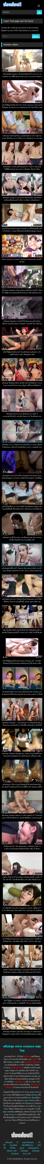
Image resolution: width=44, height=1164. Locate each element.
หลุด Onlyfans (30, 1100)
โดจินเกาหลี (11, 1151)
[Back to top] (36, 1157)
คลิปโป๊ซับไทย (27, 1145)
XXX (22, 1092)
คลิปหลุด (34, 1095)
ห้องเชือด (13, 1145)
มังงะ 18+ (27, 1154)
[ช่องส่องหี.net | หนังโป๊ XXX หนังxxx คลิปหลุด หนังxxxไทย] (18, 4)
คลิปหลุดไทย (33, 1148)
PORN (12, 1148)
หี (17, 1142)
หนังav (11, 1115)
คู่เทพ (22, 1148)
